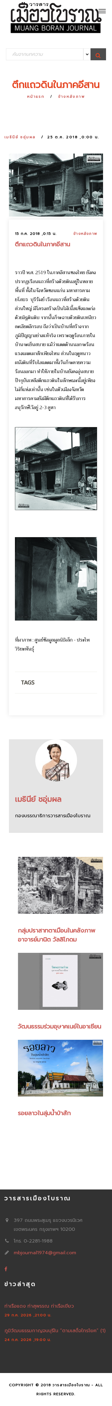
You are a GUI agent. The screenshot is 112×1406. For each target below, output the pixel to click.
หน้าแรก (36, 96)
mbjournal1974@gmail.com (45, 1252)
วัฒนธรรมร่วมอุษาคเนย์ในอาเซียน (59, 1026)
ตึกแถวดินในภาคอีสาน (42, 244)
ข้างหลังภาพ (71, 96)
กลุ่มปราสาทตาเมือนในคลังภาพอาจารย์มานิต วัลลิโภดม (57, 935)
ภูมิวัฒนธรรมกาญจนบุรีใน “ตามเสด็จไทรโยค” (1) (54, 1330)
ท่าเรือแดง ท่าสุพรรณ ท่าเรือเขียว (39, 1306)
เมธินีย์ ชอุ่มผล (20, 137)
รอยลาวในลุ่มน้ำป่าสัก (44, 1112)
